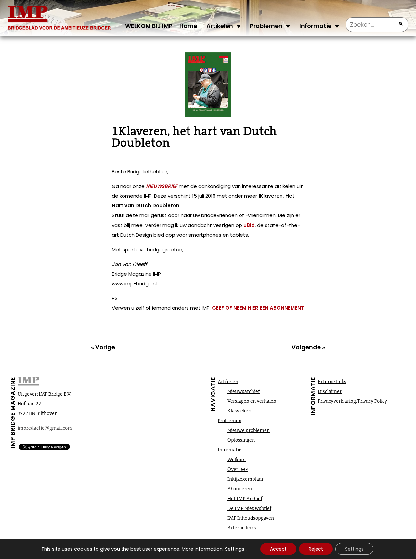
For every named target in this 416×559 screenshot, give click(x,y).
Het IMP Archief (245, 498)
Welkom (237, 459)
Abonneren (240, 489)
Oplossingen (241, 440)
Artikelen (219, 26)
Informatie (315, 26)
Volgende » (308, 347)
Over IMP (238, 469)
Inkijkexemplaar (246, 479)
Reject (316, 549)
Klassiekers (240, 411)
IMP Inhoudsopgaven (251, 518)
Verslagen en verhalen (252, 401)
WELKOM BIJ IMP (149, 26)
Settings (234, 549)
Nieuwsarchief (244, 391)
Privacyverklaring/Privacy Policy (352, 401)
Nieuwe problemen (249, 430)
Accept (278, 549)
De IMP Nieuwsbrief (249, 508)
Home (188, 26)
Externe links (242, 528)
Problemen (266, 26)
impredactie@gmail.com (45, 428)
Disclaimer (330, 391)
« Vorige (103, 347)
